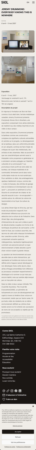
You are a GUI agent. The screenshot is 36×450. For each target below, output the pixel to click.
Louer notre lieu (8, 381)
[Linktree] (7, 390)
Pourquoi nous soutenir (11, 372)
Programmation (8, 353)
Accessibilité (7, 359)
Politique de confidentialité (23, 446)
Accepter (18, 432)
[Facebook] (15, 390)
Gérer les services (17, 426)
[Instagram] (11, 390)
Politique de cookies (10, 446)
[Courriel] (3, 390)
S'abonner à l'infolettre (16, 395)
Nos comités (7, 378)
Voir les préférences (18, 442)
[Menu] (33, 2)
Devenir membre (9, 375)
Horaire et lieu (8, 356)
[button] (33, 406)
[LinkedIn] (20, 390)
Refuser (18, 437)
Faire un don (11, 399)
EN (28, 2)
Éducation (6, 362)
